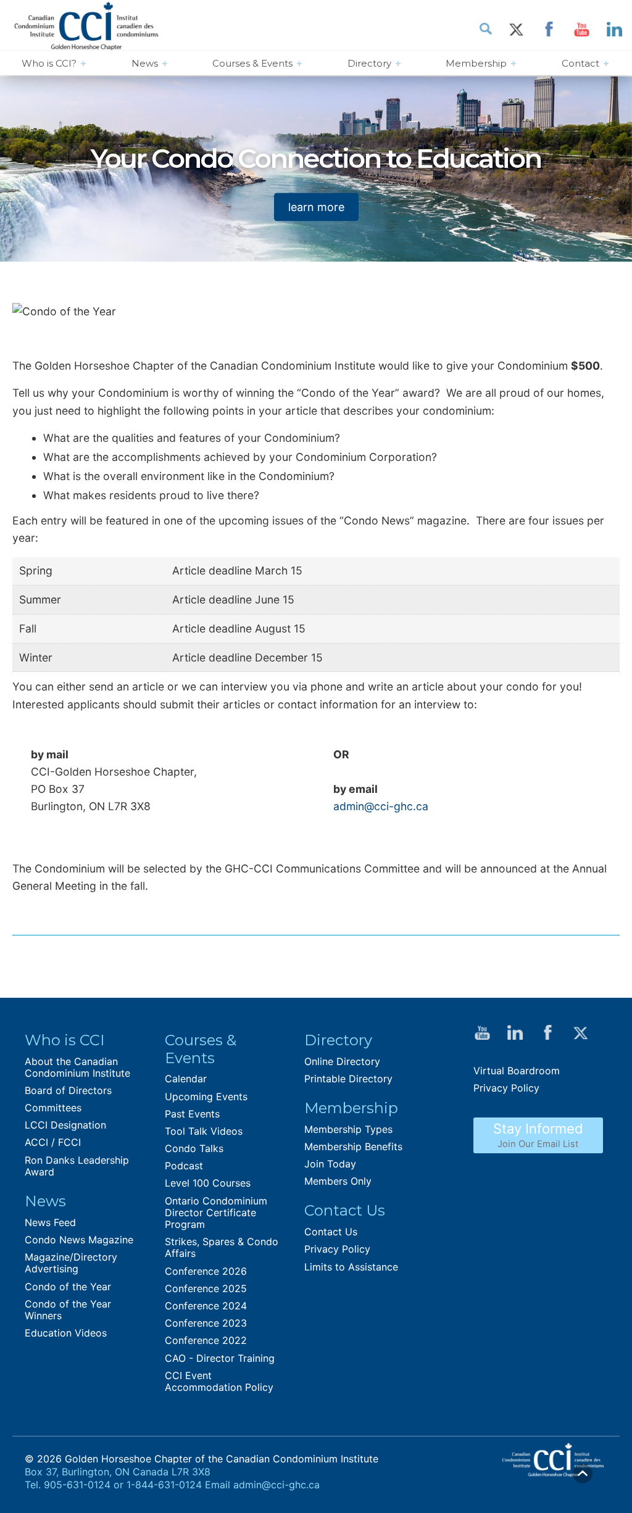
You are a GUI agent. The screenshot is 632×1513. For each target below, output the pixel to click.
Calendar (186, 1078)
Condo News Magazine (79, 1239)
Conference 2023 (206, 1323)
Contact (580, 63)
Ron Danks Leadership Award (77, 1166)
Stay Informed (538, 1135)
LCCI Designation (65, 1125)
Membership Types (348, 1129)
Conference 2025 (206, 1288)
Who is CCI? (49, 63)
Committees (53, 1107)
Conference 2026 (206, 1271)
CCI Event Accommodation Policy (219, 1381)
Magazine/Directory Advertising (71, 1263)
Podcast (184, 1165)
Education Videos (66, 1333)
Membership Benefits (353, 1146)
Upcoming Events (206, 1096)
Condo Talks (194, 1148)
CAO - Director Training (220, 1358)
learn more (316, 206)
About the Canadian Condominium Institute (77, 1067)
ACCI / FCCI (53, 1142)
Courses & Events (252, 63)
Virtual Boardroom (516, 1070)
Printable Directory (348, 1078)
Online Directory (342, 1061)
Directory (369, 63)
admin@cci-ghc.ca (382, 806)
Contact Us (330, 1231)
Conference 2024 (206, 1306)
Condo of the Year (68, 1286)
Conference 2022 (206, 1340)
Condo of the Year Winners (68, 1310)
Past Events (192, 1114)
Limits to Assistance (351, 1267)
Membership (476, 63)
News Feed (50, 1222)
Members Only (338, 1181)
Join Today (330, 1164)
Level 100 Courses (208, 1183)
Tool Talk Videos (204, 1131)
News (144, 63)
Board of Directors (68, 1090)
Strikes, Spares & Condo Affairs (221, 1247)
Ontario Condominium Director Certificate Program (216, 1212)
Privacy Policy (337, 1249)
